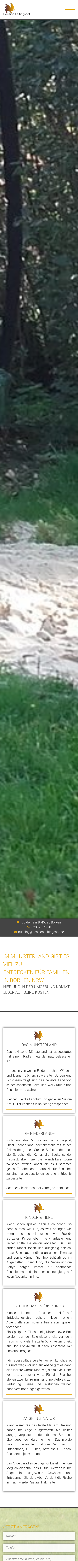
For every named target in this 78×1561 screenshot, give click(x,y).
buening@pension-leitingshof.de (41, 932)
